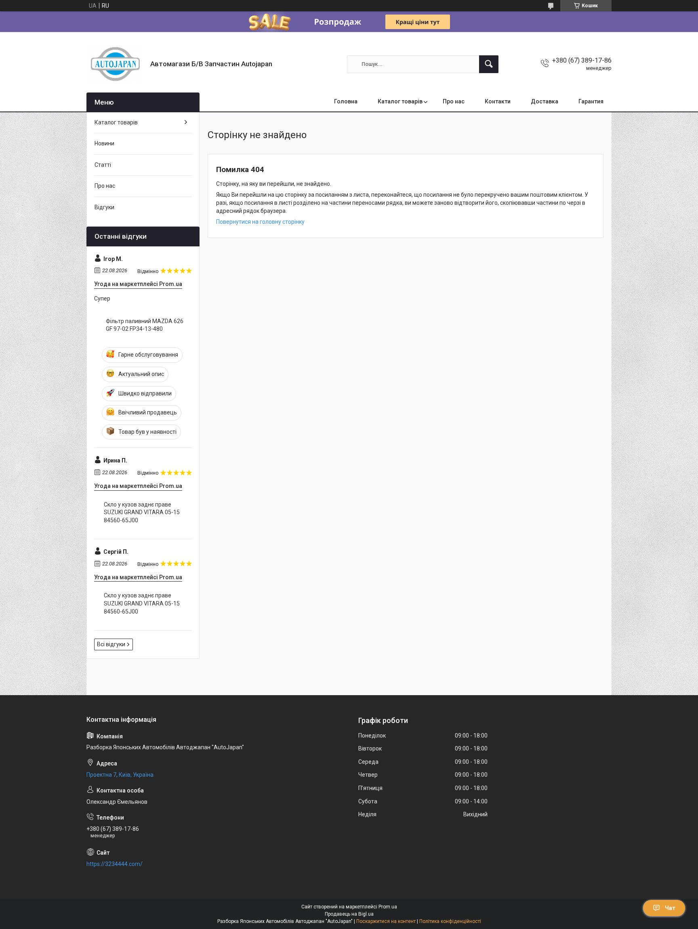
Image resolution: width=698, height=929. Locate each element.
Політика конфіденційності (450, 921)
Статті (103, 165)
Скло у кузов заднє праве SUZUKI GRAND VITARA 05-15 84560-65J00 (142, 512)
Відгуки (104, 207)
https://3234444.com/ (114, 864)
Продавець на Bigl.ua (349, 914)
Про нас (454, 101)
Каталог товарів (400, 101)
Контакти (498, 101)
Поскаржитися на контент (386, 921)
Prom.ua (387, 907)
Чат (670, 908)
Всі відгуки (111, 644)
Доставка (544, 101)
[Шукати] (488, 64)
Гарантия (590, 101)
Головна (345, 101)
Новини (104, 143)
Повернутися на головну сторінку (260, 222)
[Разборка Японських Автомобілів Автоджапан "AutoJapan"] (115, 64)
